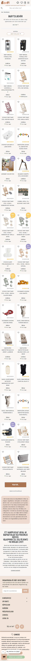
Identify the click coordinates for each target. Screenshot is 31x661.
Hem (2, 12)
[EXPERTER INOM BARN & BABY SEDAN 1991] (5, 3)
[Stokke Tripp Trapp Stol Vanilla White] (23, 108)
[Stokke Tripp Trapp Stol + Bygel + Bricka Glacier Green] (7, 282)
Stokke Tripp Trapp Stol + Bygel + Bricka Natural (23, 264)
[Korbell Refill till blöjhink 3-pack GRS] (23, 192)
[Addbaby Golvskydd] (7, 164)
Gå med (25, 591)
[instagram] (17, 626)
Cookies (5, 615)
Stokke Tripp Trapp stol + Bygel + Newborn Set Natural (7, 203)
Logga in (5, 618)
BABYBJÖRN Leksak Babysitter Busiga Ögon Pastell (23, 412)
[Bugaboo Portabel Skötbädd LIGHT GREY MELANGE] (23, 458)
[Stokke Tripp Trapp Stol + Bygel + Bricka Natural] (23, 252)
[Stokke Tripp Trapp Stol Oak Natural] (23, 77)
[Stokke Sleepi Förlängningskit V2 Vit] (7, 252)
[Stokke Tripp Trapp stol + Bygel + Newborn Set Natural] (7, 192)
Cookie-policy (25, 649)
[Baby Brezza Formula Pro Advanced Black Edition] (23, 45)
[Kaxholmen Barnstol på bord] (7, 430)
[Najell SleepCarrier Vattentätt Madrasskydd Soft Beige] (7, 370)
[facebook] (21, 626)
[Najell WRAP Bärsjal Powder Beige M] (23, 311)
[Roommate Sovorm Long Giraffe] (23, 282)
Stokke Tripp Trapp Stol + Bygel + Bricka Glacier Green (7, 293)
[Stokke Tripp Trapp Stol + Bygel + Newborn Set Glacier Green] (23, 221)
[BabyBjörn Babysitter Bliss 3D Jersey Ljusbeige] (7, 338)
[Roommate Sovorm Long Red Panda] (7, 311)
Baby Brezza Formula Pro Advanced (8, 56)
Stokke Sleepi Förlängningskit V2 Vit (8, 264)
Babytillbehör (6, 12)
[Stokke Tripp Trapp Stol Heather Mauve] (7, 108)
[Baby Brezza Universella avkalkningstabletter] (7, 77)
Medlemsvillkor (7, 612)
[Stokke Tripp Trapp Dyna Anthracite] (7, 458)
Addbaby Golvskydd (7, 174)
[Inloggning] (17, 2)
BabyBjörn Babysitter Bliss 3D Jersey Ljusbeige (8, 350)
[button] (25, 2)
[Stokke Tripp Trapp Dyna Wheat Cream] (23, 430)
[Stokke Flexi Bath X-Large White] (7, 135)
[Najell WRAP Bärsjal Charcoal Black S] (23, 370)
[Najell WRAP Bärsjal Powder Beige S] (7, 401)
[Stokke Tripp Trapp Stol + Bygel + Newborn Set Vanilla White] (7, 221)
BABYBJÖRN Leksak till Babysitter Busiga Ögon (23, 146)
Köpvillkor (6, 605)
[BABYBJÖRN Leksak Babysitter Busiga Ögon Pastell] (23, 401)
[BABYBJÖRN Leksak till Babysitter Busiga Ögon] (23, 135)
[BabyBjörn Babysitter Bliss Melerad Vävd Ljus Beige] (23, 338)
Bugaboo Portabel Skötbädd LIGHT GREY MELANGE (23, 469)
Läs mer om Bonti (15, 570)
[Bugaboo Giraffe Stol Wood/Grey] (23, 164)
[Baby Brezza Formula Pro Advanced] (7, 45)
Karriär (5, 608)
